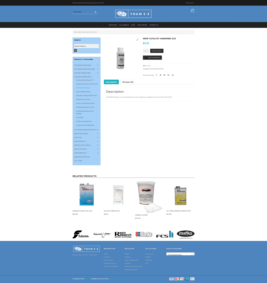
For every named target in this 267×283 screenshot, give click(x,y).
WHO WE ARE (142, 25)
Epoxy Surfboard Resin (83, 91)
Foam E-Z (88, 279)
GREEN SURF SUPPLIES (82, 157)
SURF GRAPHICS (80, 141)
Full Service (124, 25)
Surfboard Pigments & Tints (85, 107)
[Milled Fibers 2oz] (118, 195)
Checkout (148, 260)
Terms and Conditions (111, 266)
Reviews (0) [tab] (127, 82)
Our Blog (107, 257)
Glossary (127, 257)
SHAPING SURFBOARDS (82, 73)
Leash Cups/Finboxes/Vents (85, 103)
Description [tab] (111, 82)
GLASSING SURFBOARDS (82, 77)
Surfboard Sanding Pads (84, 121)
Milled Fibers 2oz (112, 211)
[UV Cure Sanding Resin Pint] (180, 195)
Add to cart (156, 51)
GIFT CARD (78, 161)
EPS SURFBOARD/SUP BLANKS (84, 69)
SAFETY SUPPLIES (80, 149)
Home (75, 32)
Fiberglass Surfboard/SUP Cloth (86, 95)
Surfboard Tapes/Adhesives (85, 125)
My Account (149, 254)
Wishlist (148, 257)
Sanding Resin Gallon (82, 211)
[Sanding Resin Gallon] (86, 195)
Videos (127, 254)
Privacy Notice (108, 260)
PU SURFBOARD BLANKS (82, 65)
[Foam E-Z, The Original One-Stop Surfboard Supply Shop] (133, 14)
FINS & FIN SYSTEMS (81, 133)
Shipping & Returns (110, 263)
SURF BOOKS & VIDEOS (82, 145)
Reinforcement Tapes (83, 99)
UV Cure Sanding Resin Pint (178, 211)
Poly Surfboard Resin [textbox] (179, 255)
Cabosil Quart (141, 215)
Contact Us (153, 25)
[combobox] (180, 253)
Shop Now (113, 25)
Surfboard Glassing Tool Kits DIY (87, 84)
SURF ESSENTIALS (80, 153)
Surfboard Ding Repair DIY (84, 80)
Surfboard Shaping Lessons (133, 266)
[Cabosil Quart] (149, 197)
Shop (79, 32)
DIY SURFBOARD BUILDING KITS (85, 130)
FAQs (133, 25)
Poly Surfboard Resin (83, 88)
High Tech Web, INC (116, 279)
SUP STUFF (78, 137)
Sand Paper (80, 117)
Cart (146, 263)
